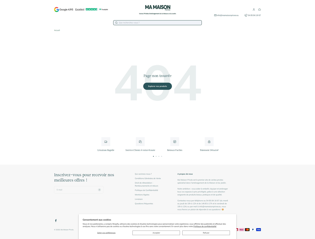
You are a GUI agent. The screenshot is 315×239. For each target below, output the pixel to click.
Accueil (57, 30)
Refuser (206, 233)
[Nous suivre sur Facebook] (55, 220)
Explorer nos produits (157, 86)
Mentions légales (142, 194)
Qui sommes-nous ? (143, 174)
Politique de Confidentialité (146, 190)
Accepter (156, 233)
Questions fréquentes (144, 203)
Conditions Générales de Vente (148, 178)
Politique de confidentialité (204, 226)
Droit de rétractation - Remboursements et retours (146, 184)
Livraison (139, 199)
